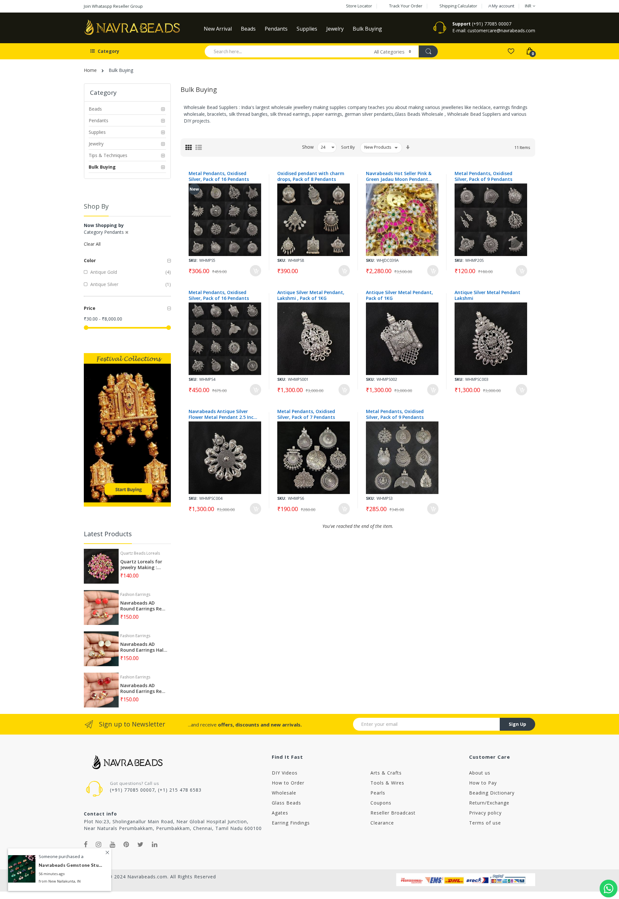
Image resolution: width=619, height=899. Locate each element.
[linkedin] (155, 844)
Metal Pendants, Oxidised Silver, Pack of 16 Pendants (219, 176)
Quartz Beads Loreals (140, 553)
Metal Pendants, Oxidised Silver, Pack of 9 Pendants (483, 176)
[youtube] (112, 844)
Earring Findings (291, 823)
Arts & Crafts (386, 773)
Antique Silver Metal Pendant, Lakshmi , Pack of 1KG (310, 295)
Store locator (359, 6)
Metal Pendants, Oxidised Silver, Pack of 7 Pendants (306, 414)
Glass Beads (286, 803)
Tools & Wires (387, 783)
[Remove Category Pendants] (126, 232)
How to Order (288, 783)
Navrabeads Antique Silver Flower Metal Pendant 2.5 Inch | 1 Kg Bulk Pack (222, 414)
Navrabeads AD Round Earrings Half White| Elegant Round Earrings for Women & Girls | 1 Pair (143, 647)
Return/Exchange (489, 803)
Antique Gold (103, 272)
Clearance (382, 823)
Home (90, 70)
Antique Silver (103, 284)
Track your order (405, 6)
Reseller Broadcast (393, 813)
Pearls (377, 793)
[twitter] (140, 844)
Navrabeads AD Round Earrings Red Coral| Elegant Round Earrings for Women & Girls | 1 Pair (142, 606)
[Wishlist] (511, 51)
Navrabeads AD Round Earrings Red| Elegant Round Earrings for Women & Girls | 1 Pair (143, 688)
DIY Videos (285, 773)
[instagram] (99, 844)
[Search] (428, 51)
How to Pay (483, 783)
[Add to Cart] (255, 270)
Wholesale (284, 793)
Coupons (380, 803)
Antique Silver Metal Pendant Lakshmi (487, 295)
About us (479, 773)
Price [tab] (89, 308)
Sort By (348, 147)
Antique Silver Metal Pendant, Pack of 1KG (399, 295)
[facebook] (86, 844)
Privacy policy (485, 813)
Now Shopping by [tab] (104, 225)
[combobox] (286, 51)
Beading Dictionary (492, 793)
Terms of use (485, 823)
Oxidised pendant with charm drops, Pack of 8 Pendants (310, 176)
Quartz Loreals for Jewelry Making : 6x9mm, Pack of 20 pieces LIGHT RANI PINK (141, 564)
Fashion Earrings (135, 594)
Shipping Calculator (458, 6)
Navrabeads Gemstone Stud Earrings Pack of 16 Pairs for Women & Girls (71, 865)
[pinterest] (126, 844)
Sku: (193, 260)
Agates (280, 813)
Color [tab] (90, 260)
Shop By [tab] (96, 206)
